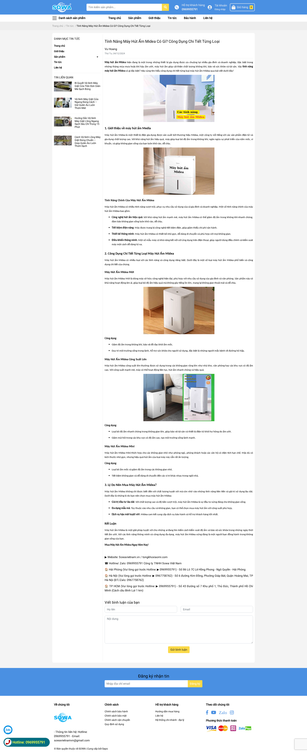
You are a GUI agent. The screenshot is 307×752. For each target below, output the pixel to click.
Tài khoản (221, 5)
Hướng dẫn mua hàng (167, 711)
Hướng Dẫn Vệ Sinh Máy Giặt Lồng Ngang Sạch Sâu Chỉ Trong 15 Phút (87, 122)
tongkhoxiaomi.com (155, 557)
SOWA (82, 748)
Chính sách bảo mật (116, 715)
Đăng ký (195, 683)
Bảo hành (190, 18)
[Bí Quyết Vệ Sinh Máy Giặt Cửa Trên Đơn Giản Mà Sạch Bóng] (63, 86)
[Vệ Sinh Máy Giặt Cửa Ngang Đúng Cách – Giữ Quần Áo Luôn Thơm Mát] (63, 103)
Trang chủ (114, 18)
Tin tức (172, 18)
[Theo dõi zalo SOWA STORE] (223, 712)
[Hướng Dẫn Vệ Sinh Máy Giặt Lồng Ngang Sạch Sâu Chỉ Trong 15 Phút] (63, 122)
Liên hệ (207, 18)
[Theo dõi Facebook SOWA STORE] (207, 712)
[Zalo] (8, 729)
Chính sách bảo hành (116, 711)
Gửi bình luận (178, 649)
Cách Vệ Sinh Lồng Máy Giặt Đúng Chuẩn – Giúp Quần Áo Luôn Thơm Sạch (88, 141)
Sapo (105, 748)
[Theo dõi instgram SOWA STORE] (232, 712)
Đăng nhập (220, 9)
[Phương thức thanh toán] (228, 728)
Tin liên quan (63, 77)
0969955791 (190, 9)
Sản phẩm (134, 18)
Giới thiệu (154, 18)
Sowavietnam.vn (129, 557)
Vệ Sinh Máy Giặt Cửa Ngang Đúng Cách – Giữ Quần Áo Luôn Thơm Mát (86, 103)
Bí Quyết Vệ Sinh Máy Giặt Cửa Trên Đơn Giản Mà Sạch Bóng (87, 86)
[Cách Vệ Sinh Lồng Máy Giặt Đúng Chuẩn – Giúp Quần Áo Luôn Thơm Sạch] (63, 141)
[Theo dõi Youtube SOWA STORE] (213, 712)
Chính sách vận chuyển (117, 719)
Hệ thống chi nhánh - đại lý (169, 719)
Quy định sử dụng (114, 724)
